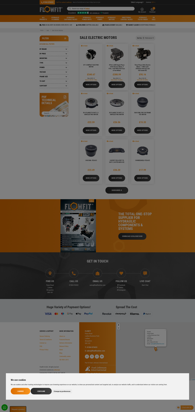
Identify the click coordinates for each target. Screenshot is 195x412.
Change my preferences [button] (62, 391)
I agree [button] (20, 391)
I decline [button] (41, 391)
